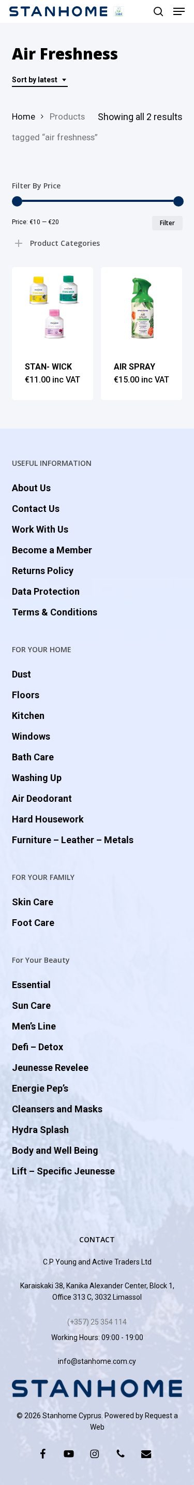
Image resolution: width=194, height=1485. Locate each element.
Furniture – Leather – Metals (72, 839)
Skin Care (32, 901)
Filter (167, 222)
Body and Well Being (55, 1150)
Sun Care (31, 1005)
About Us (31, 487)
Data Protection (46, 591)
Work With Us (40, 529)
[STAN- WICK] (52, 307)
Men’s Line (34, 1026)
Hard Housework (48, 819)
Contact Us (35, 508)
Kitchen (28, 715)
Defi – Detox (37, 1046)
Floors (25, 694)
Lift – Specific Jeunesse (63, 1171)
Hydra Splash (40, 1129)
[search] (158, 11)
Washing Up (37, 777)
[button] (179, 11)
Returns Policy (42, 570)
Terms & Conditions (54, 612)
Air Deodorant (42, 798)
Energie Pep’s (40, 1088)
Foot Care (33, 922)
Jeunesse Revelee (50, 1067)
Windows (31, 736)
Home (23, 117)
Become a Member (52, 550)
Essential (31, 984)
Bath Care (33, 757)
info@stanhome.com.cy (97, 1361)
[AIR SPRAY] (141, 307)
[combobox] (40, 80)
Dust (21, 674)
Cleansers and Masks (57, 1109)
